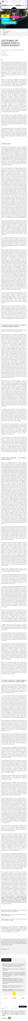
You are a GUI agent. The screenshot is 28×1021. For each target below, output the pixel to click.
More (14, 993)
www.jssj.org (16, 931)
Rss (25, 7)
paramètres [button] (4, 1018)
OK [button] (9, 1018)
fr (6, 1)
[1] (19, 155)
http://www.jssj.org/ (6, 976)
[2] (26, 900)
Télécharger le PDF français (1, 59)
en (9, 1)
